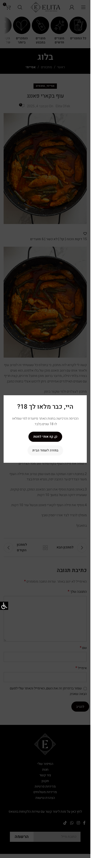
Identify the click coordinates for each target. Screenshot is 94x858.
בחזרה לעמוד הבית (45, 450)
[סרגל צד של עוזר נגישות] (4, 606)
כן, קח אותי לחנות (45, 436)
